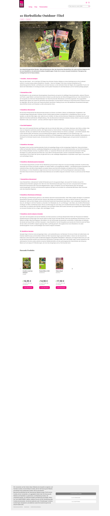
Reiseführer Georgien (27, 231)
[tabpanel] (30, 276)
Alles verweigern (76, 497)
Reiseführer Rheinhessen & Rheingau (31, 195)
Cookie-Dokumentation (36, 506)
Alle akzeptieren (76, 501)
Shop (35, 7)
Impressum (26, 506)
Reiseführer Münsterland (28, 109)
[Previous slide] (20, 269)
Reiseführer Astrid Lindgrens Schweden (32, 214)
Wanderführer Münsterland (28, 179)
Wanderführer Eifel (26, 92)
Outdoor (22, 19)
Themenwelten (43, 7)
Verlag (30, 7)
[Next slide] (72, 269)
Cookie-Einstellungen (75, 493)
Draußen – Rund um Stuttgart (29, 78)
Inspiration (28, 19)
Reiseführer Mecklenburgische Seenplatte (32, 162)
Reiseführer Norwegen (27, 144)
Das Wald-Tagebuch (26, 125)
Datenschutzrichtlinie (18, 506)
